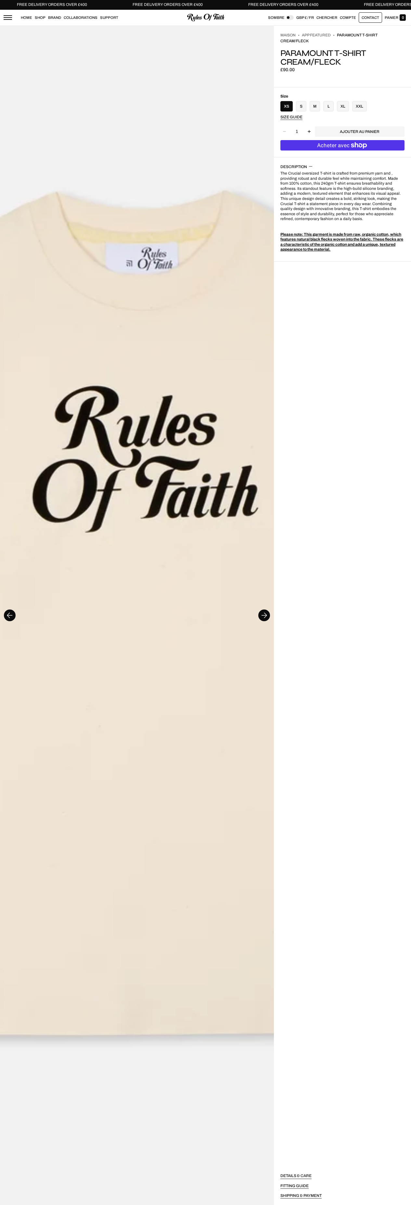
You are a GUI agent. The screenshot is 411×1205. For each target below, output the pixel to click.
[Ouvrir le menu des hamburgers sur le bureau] (8, 17)
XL (342, 106)
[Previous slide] (10, 615)
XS (286, 106)
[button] (326, 17)
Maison (288, 35)
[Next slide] (264, 615)
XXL (359, 106)
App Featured (316, 35)
